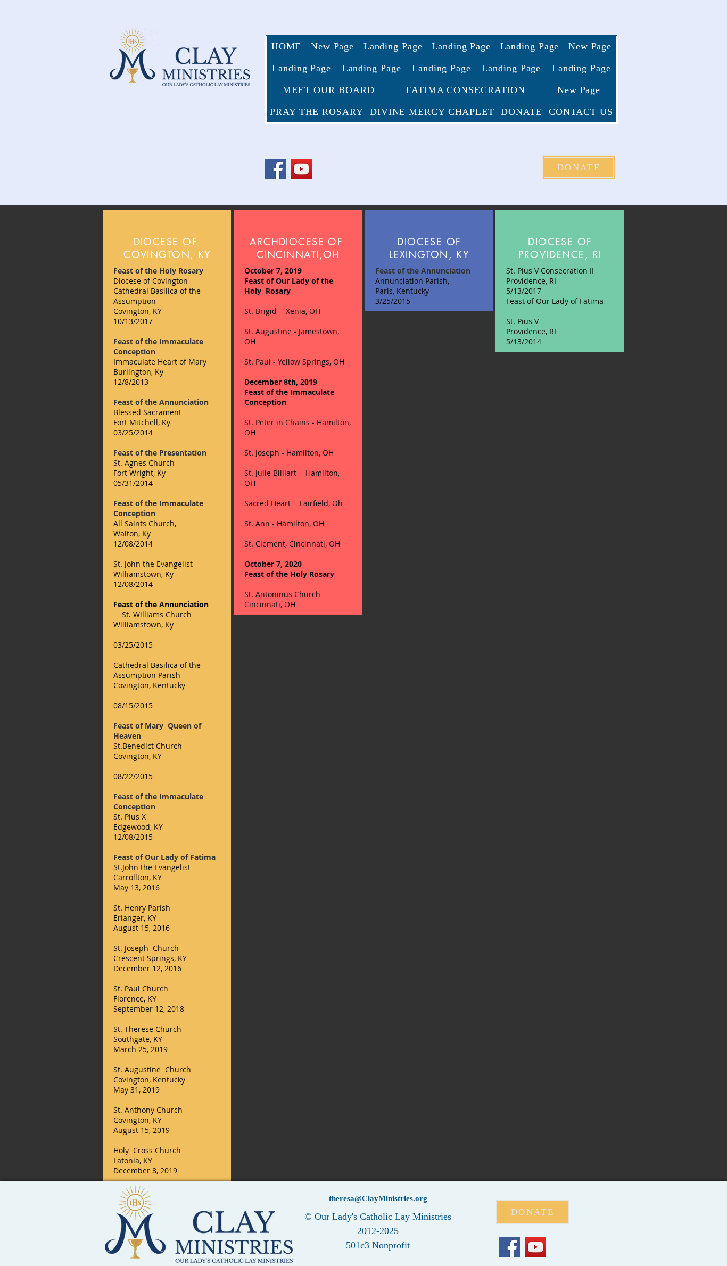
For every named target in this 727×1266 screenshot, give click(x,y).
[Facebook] (275, 169)
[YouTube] (301, 169)
